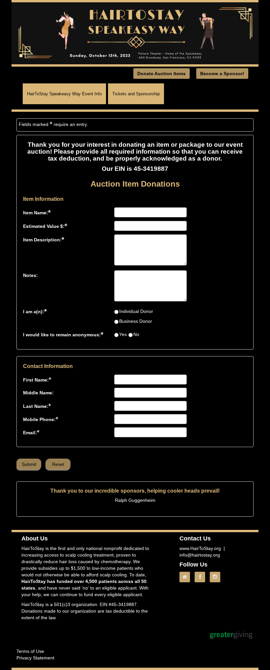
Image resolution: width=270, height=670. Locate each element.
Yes (123, 334)
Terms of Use (30, 651)
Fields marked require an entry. (53, 124)
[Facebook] (201, 577)
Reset (58, 464)
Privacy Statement (35, 657)
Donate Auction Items (161, 73)
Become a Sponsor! (222, 73)
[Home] (186, 577)
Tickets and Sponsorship (136, 93)
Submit (29, 464)
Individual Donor (136, 311)
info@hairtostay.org (199, 555)
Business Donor (135, 321)
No (136, 334)
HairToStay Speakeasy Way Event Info (64, 93)
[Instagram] (217, 577)
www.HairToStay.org (200, 548)
